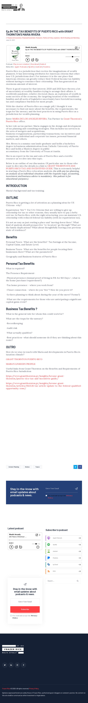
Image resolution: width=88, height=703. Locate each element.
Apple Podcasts (21, 67)
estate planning (14, 467)
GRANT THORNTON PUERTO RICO (24, 359)
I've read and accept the (60, 497)
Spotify (31, 67)
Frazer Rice (6, 688)
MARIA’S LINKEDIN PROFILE (20, 364)
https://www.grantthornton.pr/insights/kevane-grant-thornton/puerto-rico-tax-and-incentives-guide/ (35, 377)
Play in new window (21, 64)
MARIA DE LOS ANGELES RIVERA (29, 118)
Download (35, 64)
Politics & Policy (48, 38)
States (27, 467)
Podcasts (39, 38)
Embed (43, 64)
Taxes (37, 467)
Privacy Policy (34, 688)
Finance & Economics (14, 38)
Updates (57, 38)
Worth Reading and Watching (70, 38)
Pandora (46, 67)
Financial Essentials (28, 38)
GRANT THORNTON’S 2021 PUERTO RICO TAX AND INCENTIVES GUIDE (40, 167)
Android (38, 67)
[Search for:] (63, 581)
